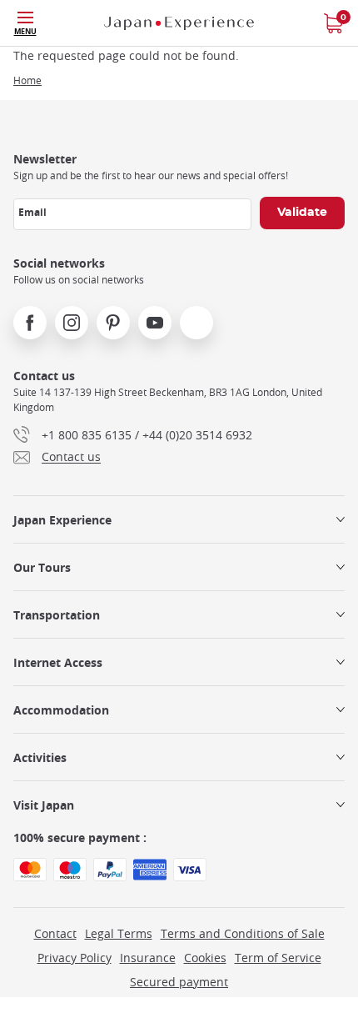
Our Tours (42, 567)
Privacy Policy (74, 957)
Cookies (205, 957)
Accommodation (61, 710)
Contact (55, 933)
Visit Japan (43, 805)
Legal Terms (118, 933)
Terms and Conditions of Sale (243, 933)
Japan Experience (62, 520)
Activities (40, 757)
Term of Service (278, 957)
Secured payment (179, 982)
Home (27, 80)
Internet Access (57, 662)
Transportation (56, 615)
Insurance (148, 957)
